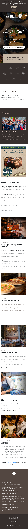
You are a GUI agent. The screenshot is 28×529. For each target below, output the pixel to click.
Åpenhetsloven (14, 521)
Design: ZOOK (10, 525)
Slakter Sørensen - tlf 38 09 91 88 (10, 492)
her (14, 320)
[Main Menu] (26, 16)
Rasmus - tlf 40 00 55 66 (8, 499)
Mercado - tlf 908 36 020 (8, 490)
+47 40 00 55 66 (8, 509)
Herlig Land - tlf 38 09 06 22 (9, 493)
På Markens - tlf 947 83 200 (9, 489)
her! (15, 212)
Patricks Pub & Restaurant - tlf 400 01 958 (12, 495)
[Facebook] (14, 473)
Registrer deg (14, 7)
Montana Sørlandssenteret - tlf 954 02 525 (12, 487)
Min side (14, 10)
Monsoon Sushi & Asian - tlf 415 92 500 (11, 496)
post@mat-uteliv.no (11, 462)
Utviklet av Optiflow (17, 525)
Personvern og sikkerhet (14, 523)
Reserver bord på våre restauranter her (14, 48)
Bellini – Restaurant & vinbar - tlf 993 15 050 (13, 498)
